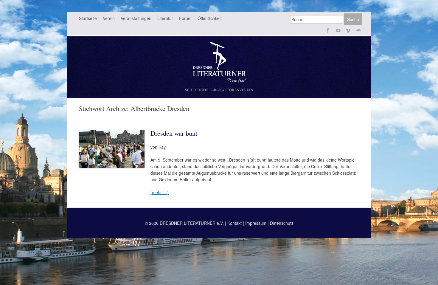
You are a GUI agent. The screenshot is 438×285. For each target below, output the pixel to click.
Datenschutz (281, 223)
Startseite (88, 18)
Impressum (255, 223)
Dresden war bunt (173, 132)
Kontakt (234, 223)
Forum (185, 18)
